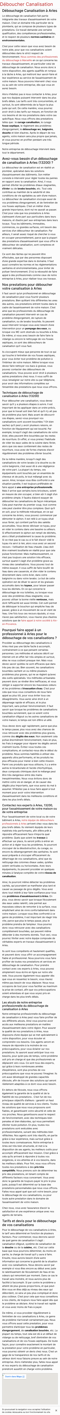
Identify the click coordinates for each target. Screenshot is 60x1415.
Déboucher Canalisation (26, 4)
